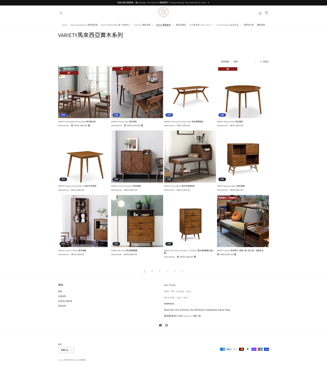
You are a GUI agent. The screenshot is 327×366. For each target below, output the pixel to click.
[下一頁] (182, 271)
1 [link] (144, 270)
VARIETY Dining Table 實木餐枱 (124, 121)
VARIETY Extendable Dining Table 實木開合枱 (77, 121)
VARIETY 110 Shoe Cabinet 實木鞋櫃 (126, 186)
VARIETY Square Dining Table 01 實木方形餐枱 (77, 186)
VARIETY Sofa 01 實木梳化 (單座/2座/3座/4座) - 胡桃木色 (240, 250)
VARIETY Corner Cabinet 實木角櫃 (72, 250)
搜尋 (60, 291)
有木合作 (67, 360)
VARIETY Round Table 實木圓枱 (230, 121)
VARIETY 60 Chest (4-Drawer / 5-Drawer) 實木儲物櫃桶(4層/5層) (189, 251)
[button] (61, 13)
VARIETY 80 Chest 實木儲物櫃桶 (124, 250)
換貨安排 (62, 306)
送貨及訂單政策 (65, 301)
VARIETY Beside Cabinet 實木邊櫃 (231, 186)
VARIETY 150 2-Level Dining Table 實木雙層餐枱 (183, 121)
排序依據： (226, 61)
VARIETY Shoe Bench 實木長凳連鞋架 (179, 186)
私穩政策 (62, 296)
